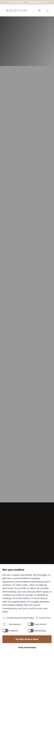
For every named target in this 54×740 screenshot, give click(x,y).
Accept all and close (27, 639)
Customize (44, 617)
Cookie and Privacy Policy (20, 617)
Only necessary (27, 647)
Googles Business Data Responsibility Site (26, 603)
